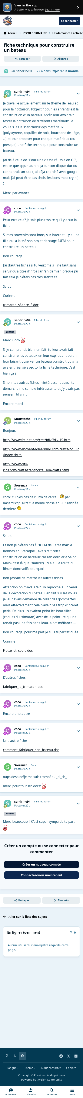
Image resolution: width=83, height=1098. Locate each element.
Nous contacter (51, 1068)
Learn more (8, 7)
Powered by (41, 1080)
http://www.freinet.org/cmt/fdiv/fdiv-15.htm (36, 440)
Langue (12, 1068)
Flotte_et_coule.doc (18, 650)
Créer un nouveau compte (41, 864)
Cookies (71, 1068)
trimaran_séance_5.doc (21, 305)
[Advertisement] (41, 1003)
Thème (29, 1068)
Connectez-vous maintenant (41, 875)
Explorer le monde (65, 71)
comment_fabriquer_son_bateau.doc (31, 750)
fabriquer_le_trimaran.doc (23, 686)
